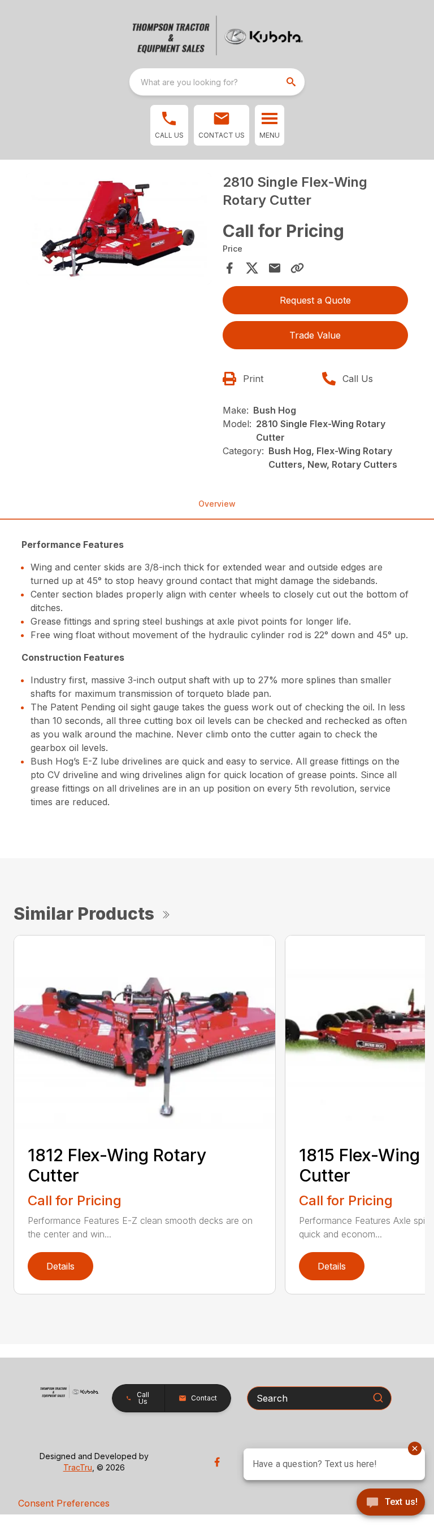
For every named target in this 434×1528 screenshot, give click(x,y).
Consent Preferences (64, 1503)
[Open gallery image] (118, 228)
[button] (169, 125)
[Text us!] (391, 1503)
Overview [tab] (217, 503)
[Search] (378, 1397)
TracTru (77, 1467)
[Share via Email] (274, 268)
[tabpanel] (118, 230)
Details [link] (60, 1266)
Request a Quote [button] (315, 300)
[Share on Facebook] (229, 268)
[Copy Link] (297, 268)
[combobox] (217, 81)
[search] (292, 82)
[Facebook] (217, 1462)
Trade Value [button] (315, 335)
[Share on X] (252, 268)
